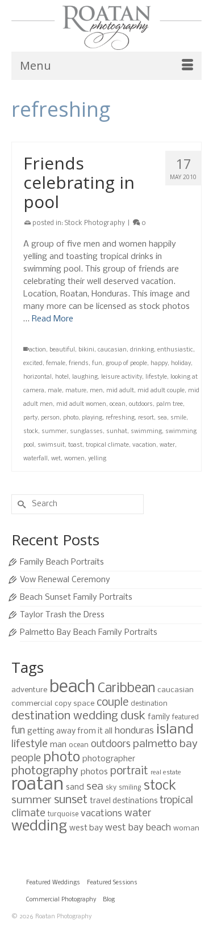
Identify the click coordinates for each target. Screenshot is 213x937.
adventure (29, 690)
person (50, 418)
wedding (39, 826)
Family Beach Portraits (62, 562)
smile (178, 418)
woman (186, 828)
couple (112, 703)
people (26, 758)
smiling (130, 787)
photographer (108, 759)
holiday (181, 364)
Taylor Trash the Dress (62, 615)
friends (79, 364)
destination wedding (64, 716)
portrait (129, 771)
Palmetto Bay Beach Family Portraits (88, 632)
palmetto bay (165, 744)
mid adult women (81, 404)
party (30, 418)
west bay (86, 828)
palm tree (169, 404)
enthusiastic (175, 350)
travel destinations (123, 801)
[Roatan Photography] (106, 28)
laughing (85, 377)
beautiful (62, 350)
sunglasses (86, 432)
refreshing (120, 418)
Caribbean (126, 689)
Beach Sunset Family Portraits (76, 597)
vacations (101, 814)
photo (70, 418)
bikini (86, 350)
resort (146, 418)
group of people (126, 364)
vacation (144, 445)
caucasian (112, 350)
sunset (70, 800)
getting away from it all (69, 731)
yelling (97, 459)
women (74, 459)
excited (33, 364)
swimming (146, 432)
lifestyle (156, 377)
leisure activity (121, 377)
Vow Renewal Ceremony (65, 579)
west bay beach (138, 828)
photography (44, 771)
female (55, 364)
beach (72, 688)
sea (162, 418)
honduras (134, 731)
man (58, 744)
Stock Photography (95, 223)
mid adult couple (161, 391)
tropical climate (107, 445)
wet (56, 459)
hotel (62, 377)
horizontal (37, 377)
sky (111, 787)
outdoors (141, 404)
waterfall (35, 459)
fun (97, 364)
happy (159, 364)
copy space (74, 703)
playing (92, 418)
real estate (166, 772)
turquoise (63, 814)
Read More (52, 319)
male (55, 391)
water (167, 445)
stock (30, 432)
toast (75, 445)
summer (53, 432)
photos (94, 772)
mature (75, 391)
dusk (132, 716)
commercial (31, 703)
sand (75, 787)
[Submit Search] (19, 504)
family (159, 717)
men (96, 391)
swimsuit (51, 445)
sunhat (116, 432)
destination (149, 703)
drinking (142, 350)
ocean (118, 404)
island (175, 730)
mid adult (120, 391)
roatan (37, 784)
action (37, 350)
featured (185, 717)
